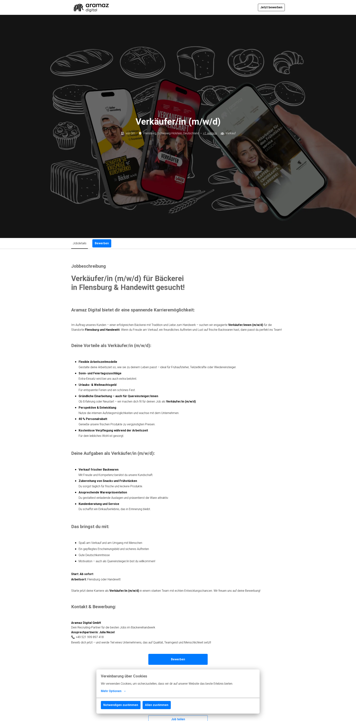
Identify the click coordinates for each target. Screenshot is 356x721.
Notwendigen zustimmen (120, 705)
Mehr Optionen (111, 691)
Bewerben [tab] (102, 243)
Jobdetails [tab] (79, 243)
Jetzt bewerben (271, 7)
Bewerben (178, 659)
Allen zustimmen (156, 705)
